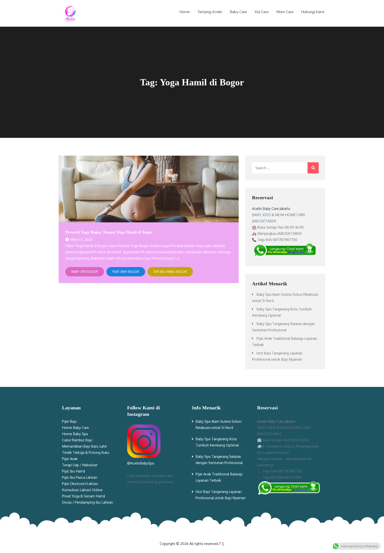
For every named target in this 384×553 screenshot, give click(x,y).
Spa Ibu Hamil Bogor (170, 271)
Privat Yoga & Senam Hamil (83, 496)
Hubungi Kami (312, 12)
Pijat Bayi (69, 421)
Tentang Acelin (209, 12)
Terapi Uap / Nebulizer (80, 465)
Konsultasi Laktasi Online (82, 490)
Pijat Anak (70, 458)
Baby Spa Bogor (84, 271)
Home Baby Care (75, 427)
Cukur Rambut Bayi (77, 440)
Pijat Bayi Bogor (125, 271)
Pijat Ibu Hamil (73, 471)
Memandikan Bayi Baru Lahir (84, 446)
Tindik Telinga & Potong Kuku (85, 452)
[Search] (313, 167)
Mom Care (285, 12)
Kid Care (262, 12)
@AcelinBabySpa (140, 463)
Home (184, 12)
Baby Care (238, 12)
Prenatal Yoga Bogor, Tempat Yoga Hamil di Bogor (109, 232)
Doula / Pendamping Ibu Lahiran (87, 502)
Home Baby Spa (75, 434)
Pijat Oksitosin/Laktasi (80, 483)
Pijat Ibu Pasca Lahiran (79, 477)
